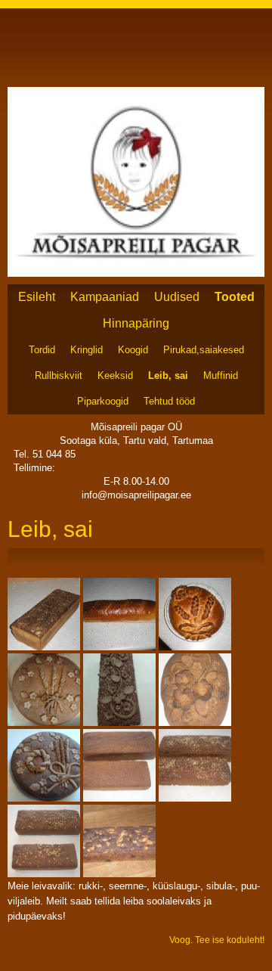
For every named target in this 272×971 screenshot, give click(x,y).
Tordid (42, 349)
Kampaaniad (104, 296)
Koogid (133, 349)
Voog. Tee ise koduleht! (216, 940)
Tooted (235, 296)
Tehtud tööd (169, 401)
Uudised (176, 296)
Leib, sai (168, 375)
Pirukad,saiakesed (203, 349)
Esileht (36, 296)
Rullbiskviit (58, 375)
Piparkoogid (102, 401)
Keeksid (115, 375)
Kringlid (86, 349)
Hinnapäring (136, 323)
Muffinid (220, 375)
